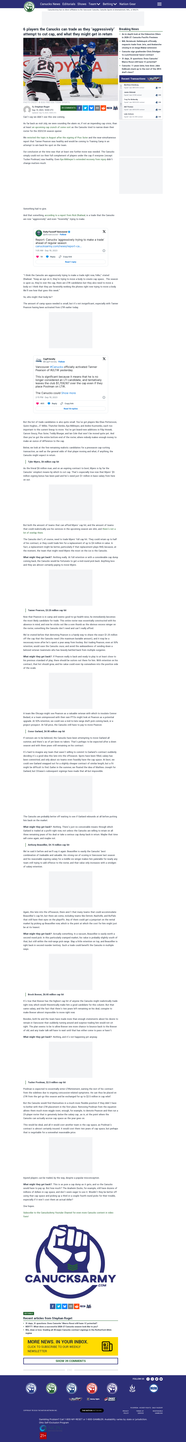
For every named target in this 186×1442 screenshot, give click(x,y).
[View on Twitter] (104, 233)
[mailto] (97, 108)
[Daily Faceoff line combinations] (109, 108)
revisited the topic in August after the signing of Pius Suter (57, 137)
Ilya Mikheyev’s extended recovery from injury (83, 159)
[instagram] (152, 1379)
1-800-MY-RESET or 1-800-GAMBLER (84, 1419)
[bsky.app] (91, 108)
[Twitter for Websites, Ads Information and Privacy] (103, 250)
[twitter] (85, 108)
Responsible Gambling (158, 1412)
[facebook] (79, 108)
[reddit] (103, 108)
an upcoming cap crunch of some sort (51, 127)
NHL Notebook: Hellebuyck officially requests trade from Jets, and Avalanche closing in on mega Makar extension (141, 44)
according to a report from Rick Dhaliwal (65, 215)
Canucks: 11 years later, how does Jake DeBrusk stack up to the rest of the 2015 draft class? (141, 69)
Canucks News (50, 4)
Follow (63, 234)
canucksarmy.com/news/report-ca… (59, 246)
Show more (68, 393)
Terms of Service (140, 1412)
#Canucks (56, 367)
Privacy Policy (126, 1412)
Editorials (68, 4)
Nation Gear (127, 4)
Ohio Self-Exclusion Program (54, 1422)
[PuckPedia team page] (115, 108)
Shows (81, 4)
